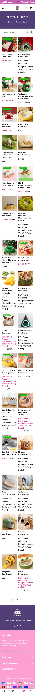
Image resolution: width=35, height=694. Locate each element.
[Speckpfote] (17, 7)
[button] (31, 8)
